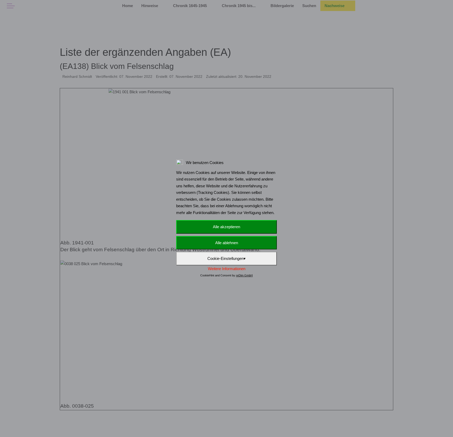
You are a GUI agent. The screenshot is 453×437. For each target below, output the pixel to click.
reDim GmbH (244, 275)
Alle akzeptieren (226, 227)
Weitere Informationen (226, 268)
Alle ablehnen (226, 243)
